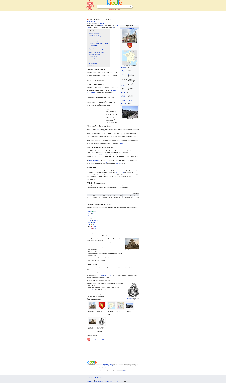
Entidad (122, 69)
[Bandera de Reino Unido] (92, 220)
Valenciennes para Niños (92, 367)
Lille (107, 75)
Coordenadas (123, 67)
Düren (89, 213)
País (122, 70)
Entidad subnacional (130, 28)
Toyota (122, 172)
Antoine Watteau (130, 298)
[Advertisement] (113, 14)
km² (131, 87)
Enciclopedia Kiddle (107, 364)
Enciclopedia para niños (91, 21)
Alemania (94, 213)
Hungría (94, 226)
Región (123, 71)
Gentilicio (123, 96)
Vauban (121, 143)
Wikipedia (106, 380)
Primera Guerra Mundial (94, 160)
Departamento (124, 73)
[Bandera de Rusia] (91, 222)
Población (123, 92)
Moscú (89, 222)
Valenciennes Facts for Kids (101, 339)
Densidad (123, 95)
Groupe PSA (117, 172)
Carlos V (98, 129)
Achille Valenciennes (100, 23)
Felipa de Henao (91, 289)
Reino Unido (95, 220)
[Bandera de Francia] (92, 228)
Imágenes (114, 9)
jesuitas (111, 135)
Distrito (123, 74)
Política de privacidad (109, 381)
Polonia (94, 216)
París (92, 77)
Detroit (89, 218)
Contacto (116, 381)
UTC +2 (132, 100)
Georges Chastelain (110, 119)
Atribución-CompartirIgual (109, 365)
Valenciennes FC (107, 275)
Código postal (124, 101)
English (118, 9)
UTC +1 (131, 99)
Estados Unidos (118, 163)
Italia (95, 211)
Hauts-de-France (131, 71)
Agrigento (90, 211)
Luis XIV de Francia (99, 142)
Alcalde (122, 83)
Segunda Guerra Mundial (110, 162)
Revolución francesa (105, 155)
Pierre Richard (94, 294)
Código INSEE (124, 103)
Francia (102, 25)
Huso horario (123, 99)
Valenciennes (130, 74)
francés (136, 97)
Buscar (131, 6)
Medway (89, 220)
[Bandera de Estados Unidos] (91, 218)
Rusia (93, 222)
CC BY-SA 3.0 (105, 378)
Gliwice (89, 216)
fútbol (102, 275)
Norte (129, 73)
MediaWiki (124, 380)
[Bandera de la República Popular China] (92, 231)
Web (110, 9)
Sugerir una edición (121, 370)
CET (129, 99)
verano (124, 100)
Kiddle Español (89, 381)
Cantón (123, 76)
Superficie (123, 85)
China (94, 231)
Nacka (89, 224)
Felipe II (102, 131)
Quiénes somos (101, 381)
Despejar (129, 7)
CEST (129, 100)
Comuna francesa (131, 69)
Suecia (93, 224)
